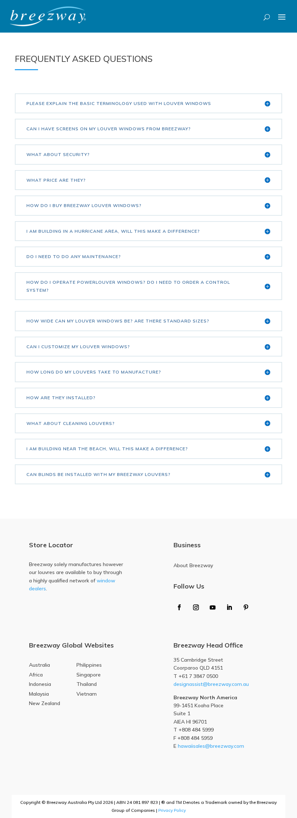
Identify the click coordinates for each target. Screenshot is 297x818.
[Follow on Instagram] (196, 607)
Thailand (86, 684)
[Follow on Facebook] (179, 607)
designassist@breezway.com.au (211, 684)
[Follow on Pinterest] (246, 607)
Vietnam (86, 694)
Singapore (88, 674)
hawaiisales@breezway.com (211, 746)
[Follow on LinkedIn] (229, 607)
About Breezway (193, 565)
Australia (39, 665)
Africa (36, 674)
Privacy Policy (172, 810)
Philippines (89, 665)
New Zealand (44, 703)
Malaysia (39, 694)
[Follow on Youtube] (212, 607)
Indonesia (40, 684)
